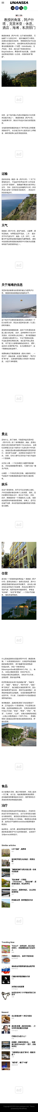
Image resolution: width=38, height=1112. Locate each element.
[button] (3, 2)
